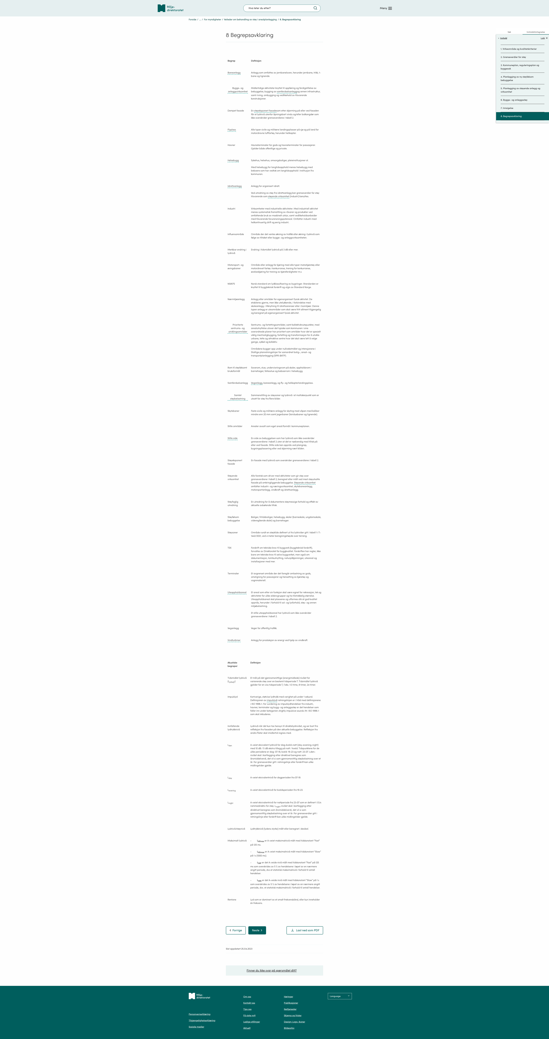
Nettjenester (290, 1009)
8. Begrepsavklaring (511, 116)
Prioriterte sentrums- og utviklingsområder (237, 328)
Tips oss (247, 1009)
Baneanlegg (234, 72)
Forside (192, 19)
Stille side (232, 438)
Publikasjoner (291, 1002)
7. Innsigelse (507, 108)
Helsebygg (233, 160)
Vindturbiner (234, 640)
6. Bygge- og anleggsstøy (514, 99)
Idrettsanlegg (235, 186)
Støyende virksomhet (305, 482)
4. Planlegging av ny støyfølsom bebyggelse (517, 78)
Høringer (288, 996)
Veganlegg (256, 382)
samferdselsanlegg (287, 91)
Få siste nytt (249, 1015)
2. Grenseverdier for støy (513, 57)
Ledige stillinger (251, 1021)
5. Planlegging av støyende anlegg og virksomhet (520, 90)
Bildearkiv (289, 1028)
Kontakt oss (249, 1002)
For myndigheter (212, 19)
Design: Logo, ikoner (294, 1021)
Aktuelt (246, 1028)
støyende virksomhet (278, 196)
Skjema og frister (293, 1015)
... (200, 19)
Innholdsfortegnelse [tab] (536, 32)
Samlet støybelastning (237, 397)
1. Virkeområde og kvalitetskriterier (519, 48)
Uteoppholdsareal (237, 592)
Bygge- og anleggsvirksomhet (238, 90)
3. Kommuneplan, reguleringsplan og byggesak (520, 67)
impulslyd (272, 700)
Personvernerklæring (199, 1014)
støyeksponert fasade (265, 110)
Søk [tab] (509, 32)
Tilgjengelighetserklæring (202, 1020)
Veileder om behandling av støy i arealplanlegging (250, 19)
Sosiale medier (196, 1026)
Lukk (543, 38)
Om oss (247, 996)
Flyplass (232, 129)
